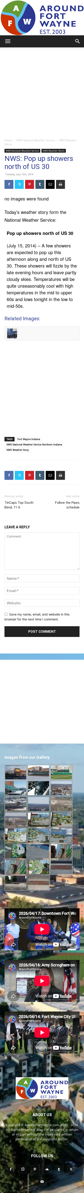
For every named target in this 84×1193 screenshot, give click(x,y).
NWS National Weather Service (35, 140)
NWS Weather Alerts (54, 150)
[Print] (60, 184)
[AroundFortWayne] (42, 17)
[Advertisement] (42, 91)
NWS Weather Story (17, 449)
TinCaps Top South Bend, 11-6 (18, 505)
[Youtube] (42, 1181)
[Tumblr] (39, 184)
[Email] (50, 184)
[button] (7, 41)
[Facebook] (8, 184)
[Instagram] (22, 1169)
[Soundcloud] (47, 1169)
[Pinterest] (29, 184)
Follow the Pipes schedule (67, 505)
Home (8, 140)
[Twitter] (19, 184)
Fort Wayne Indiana (28, 439)
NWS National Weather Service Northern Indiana (34, 444)
